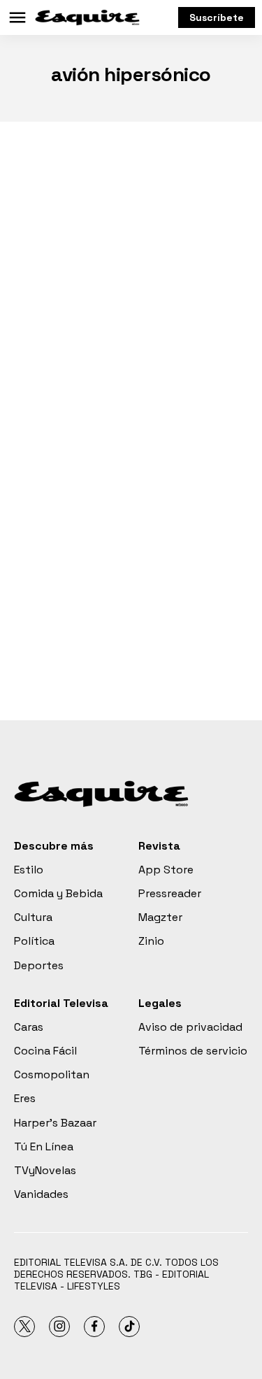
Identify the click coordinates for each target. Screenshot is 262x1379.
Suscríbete (216, 17)
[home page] (87, 17)
